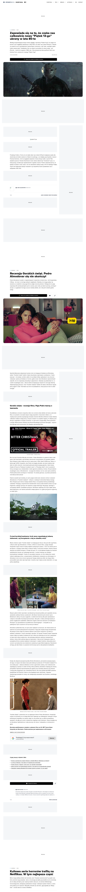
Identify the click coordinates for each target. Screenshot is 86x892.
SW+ (76, 2)
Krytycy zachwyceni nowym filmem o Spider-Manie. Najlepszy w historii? (30, 760)
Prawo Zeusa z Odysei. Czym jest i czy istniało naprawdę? (26, 764)
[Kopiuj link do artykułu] (55, 295)
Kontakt (80, 2)
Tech (56, 2)
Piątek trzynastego (52, 195)
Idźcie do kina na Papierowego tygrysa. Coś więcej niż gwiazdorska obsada (31, 766)
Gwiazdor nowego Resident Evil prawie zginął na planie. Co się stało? (29, 768)
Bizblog (62, 2)
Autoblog (69, 2)
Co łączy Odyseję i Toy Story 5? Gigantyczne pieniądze (25, 762)
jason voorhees (44, 195)
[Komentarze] (50, 295)
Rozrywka (49, 2)
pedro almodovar (53, 799)
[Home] (19, 2)
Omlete (33, 42)
